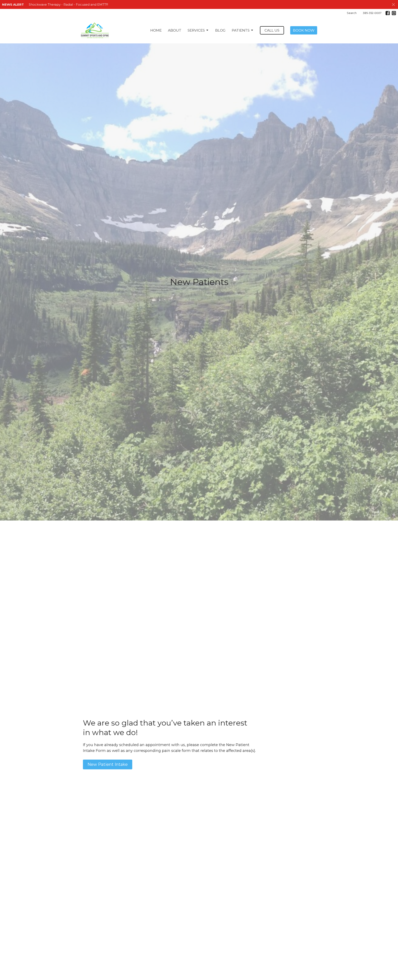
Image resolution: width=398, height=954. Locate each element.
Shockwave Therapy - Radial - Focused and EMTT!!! (68, 4)
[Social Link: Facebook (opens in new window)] (388, 13)
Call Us (272, 30)
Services (196, 30)
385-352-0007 (372, 13)
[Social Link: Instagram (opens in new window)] (394, 13)
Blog (220, 30)
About (174, 30)
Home (156, 30)
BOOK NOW (303, 30)
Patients (241, 30)
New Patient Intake (107, 764)
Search (352, 13)
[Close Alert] (393, 4)
